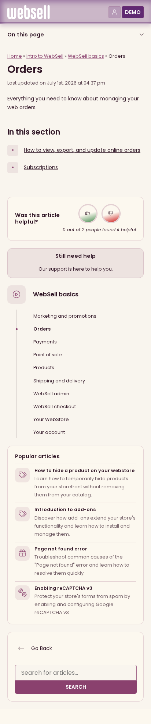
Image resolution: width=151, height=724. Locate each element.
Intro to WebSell (44, 56)
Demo (133, 12)
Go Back (41, 648)
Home (14, 56)
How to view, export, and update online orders (82, 150)
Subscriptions (41, 167)
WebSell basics (55, 294)
